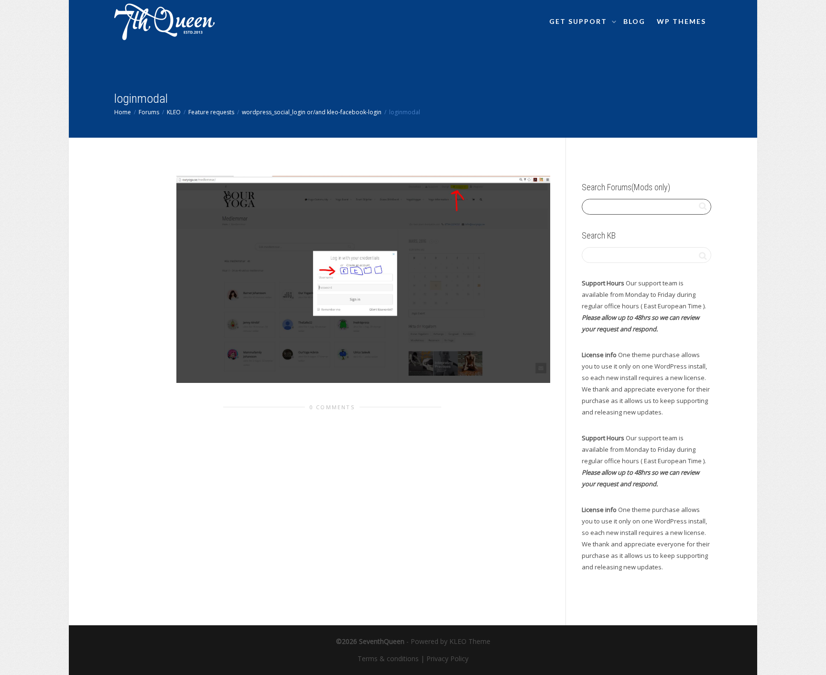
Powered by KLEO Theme (450, 641)
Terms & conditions (388, 658)
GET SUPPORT (579, 21)
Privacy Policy (447, 658)
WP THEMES (681, 21)
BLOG (634, 21)
